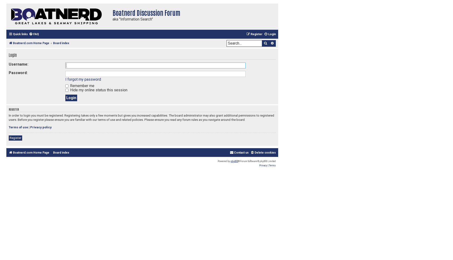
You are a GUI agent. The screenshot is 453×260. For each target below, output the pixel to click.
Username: (18, 64)
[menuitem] (34, 34)
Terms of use (18, 127)
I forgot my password (83, 79)
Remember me (81, 86)
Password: (18, 73)
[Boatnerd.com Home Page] (58, 17)
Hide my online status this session (98, 90)
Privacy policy (41, 127)
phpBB (234, 161)
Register (15, 138)
